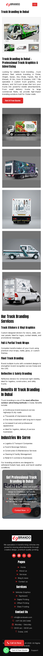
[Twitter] (24, 556)
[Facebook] (14, 556)
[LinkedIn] (19, 556)
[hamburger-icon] (34, 4)
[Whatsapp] (6, 650)
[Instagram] (29, 556)
